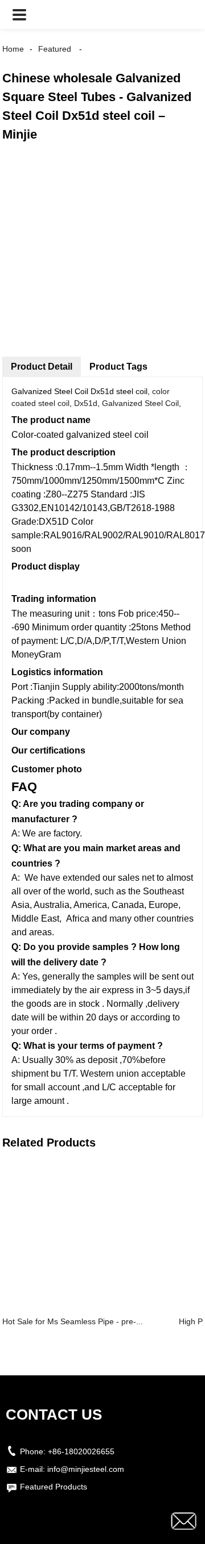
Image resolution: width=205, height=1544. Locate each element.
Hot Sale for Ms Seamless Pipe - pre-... (72, 1321)
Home (13, 48)
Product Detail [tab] (41, 366)
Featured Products (53, 1486)
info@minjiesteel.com (85, 1469)
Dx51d (85, 403)
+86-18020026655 (81, 1451)
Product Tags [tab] (118, 366)
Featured (54, 48)
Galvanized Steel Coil (140, 403)
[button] (19, 14)
